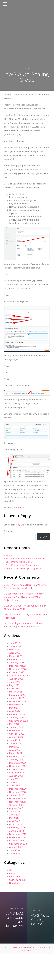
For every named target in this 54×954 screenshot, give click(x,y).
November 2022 (18, 730)
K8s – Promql (11, 555)
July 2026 (14, 643)
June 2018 (14, 853)
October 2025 (16, 672)
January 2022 (16, 759)
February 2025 (17, 695)
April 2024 (14, 711)
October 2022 (16, 733)
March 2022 (15, 753)
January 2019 (16, 830)
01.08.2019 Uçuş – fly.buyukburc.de (23, 605)
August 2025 (16, 678)
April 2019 (14, 821)
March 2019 (15, 824)
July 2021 (14, 779)
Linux (12, 873)
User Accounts (29, 626)
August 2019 (16, 808)
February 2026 (17, 659)
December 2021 (17, 762)
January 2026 (16, 662)
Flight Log (9, 617)
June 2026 (15, 646)
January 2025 (16, 698)
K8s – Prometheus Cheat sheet (22, 565)
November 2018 (17, 837)
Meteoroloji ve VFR (14, 609)
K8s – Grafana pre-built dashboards (24, 558)
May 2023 (14, 724)
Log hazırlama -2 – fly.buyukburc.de (24, 614)
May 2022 (14, 746)
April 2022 (14, 750)
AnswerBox (26, 950)
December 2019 (17, 798)
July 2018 (14, 850)
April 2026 (14, 652)
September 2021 (18, 772)
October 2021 (16, 769)
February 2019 (17, 827)
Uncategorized (17, 883)
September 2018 (18, 843)
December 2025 (18, 665)
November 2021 (17, 766)
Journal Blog (42, 947)
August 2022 (16, 737)
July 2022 (14, 740)
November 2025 (18, 669)
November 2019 (17, 801)
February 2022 (17, 756)
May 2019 (14, 818)
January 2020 (16, 795)
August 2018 (16, 847)
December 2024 (18, 701)
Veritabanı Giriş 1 (22, 588)
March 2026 (15, 656)
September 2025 (18, 675)
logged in (22, 525)
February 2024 (17, 714)
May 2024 (14, 707)
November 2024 (18, 704)
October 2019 (16, 805)
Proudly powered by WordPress (17, 947)
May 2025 (14, 685)
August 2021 (16, 775)
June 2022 (15, 743)
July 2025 (14, 682)
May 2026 (14, 649)
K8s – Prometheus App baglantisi (23, 568)
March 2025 (15, 691)
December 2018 (17, 834)
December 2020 (18, 788)
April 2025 (14, 688)
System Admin (17, 879)
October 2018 (16, 840)
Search (8, 531)
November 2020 (18, 792)
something (19, 507)
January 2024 (16, 717)
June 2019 (14, 814)
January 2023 (16, 727)
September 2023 (18, 720)
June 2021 (14, 782)
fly (10, 870)
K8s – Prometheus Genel (18, 561)
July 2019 (14, 811)
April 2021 (14, 785)
